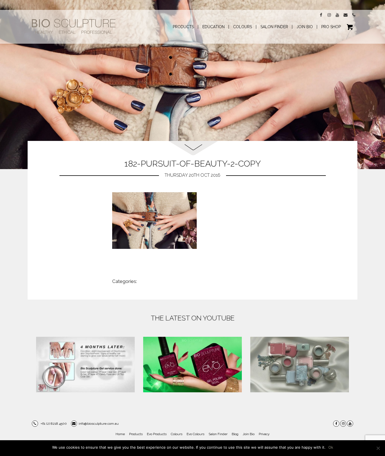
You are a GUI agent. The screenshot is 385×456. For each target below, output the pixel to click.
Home (120, 434)
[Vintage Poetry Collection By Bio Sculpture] (299, 364)
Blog (235, 434)
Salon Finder (218, 434)
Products (136, 434)
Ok (330, 447)
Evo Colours (195, 434)
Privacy (264, 434)
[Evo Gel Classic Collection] (192, 364)
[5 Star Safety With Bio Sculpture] (85, 364)
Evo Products (157, 434)
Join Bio (249, 434)
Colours (176, 434)
